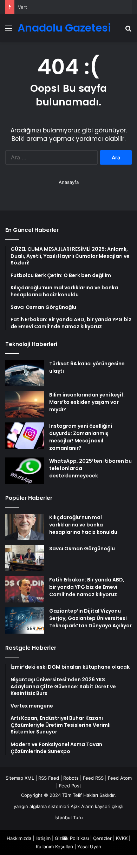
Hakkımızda (19, 838)
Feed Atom (120, 778)
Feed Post (70, 785)
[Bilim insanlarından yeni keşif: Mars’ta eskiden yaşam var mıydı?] (24, 404)
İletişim (43, 838)
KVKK (122, 838)
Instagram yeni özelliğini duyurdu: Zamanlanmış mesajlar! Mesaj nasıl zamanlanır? (80, 436)
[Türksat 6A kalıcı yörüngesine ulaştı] (24, 373)
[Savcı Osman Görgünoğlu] (24, 558)
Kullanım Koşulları (54, 846)
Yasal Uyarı (89, 846)
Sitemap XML (20, 778)
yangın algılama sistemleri (41, 806)
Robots (71, 778)
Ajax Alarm (82, 806)
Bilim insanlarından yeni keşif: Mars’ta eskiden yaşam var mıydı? (87, 402)
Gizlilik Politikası (72, 838)
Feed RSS (93, 778)
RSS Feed (48, 778)
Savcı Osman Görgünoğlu (82, 548)
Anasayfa (69, 182)
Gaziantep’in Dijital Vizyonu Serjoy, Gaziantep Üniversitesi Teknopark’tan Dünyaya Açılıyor (90, 618)
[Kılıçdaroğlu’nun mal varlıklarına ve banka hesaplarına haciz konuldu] (24, 527)
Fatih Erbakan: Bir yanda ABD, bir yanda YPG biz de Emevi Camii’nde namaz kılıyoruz (86, 587)
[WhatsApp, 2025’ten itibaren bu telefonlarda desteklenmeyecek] (24, 470)
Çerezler (102, 838)
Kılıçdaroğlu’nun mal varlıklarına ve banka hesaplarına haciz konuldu (83, 525)
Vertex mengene (36, 7)
